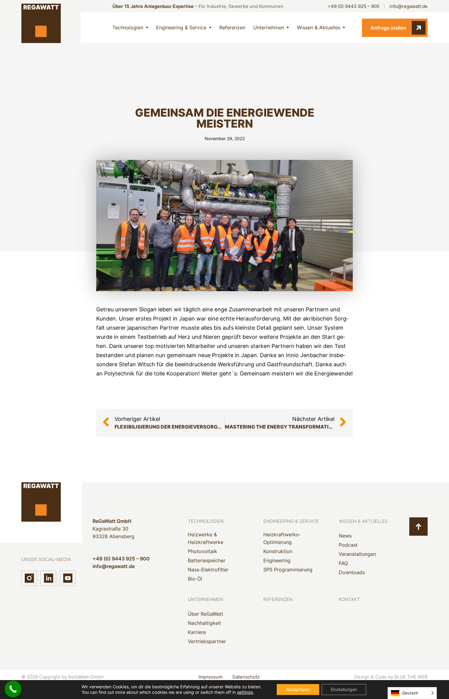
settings (245, 692)
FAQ (343, 563)
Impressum (211, 677)
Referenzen (232, 27)
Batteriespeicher (206, 560)
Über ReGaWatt (205, 614)
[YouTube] (67, 578)
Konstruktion (277, 551)
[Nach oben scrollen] (418, 526)
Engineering (276, 560)
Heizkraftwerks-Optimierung (282, 538)
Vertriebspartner (207, 641)
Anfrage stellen (388, 28)
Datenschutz (246, 677)
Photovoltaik (202, 551)
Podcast (348, 545)
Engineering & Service (181, 27)
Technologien (127, 27)
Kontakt (349, 599)
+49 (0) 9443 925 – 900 (353, 6)
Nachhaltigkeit (204, 623)
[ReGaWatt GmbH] (41, 28)
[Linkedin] (48, 578)
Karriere (197, 632)
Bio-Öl (195, 579)
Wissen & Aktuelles (318, 27)
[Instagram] (29, 578)
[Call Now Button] (13, 689)
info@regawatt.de (408, 6)
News (345, 536)
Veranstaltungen (357, 554)
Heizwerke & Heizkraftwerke (205, 538)
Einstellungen (344, 689)
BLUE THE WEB (411, 677)
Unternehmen (268, 27)
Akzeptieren (298, 689)
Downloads (352, 572)
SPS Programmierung (287, 570)
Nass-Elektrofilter (208, 570)
